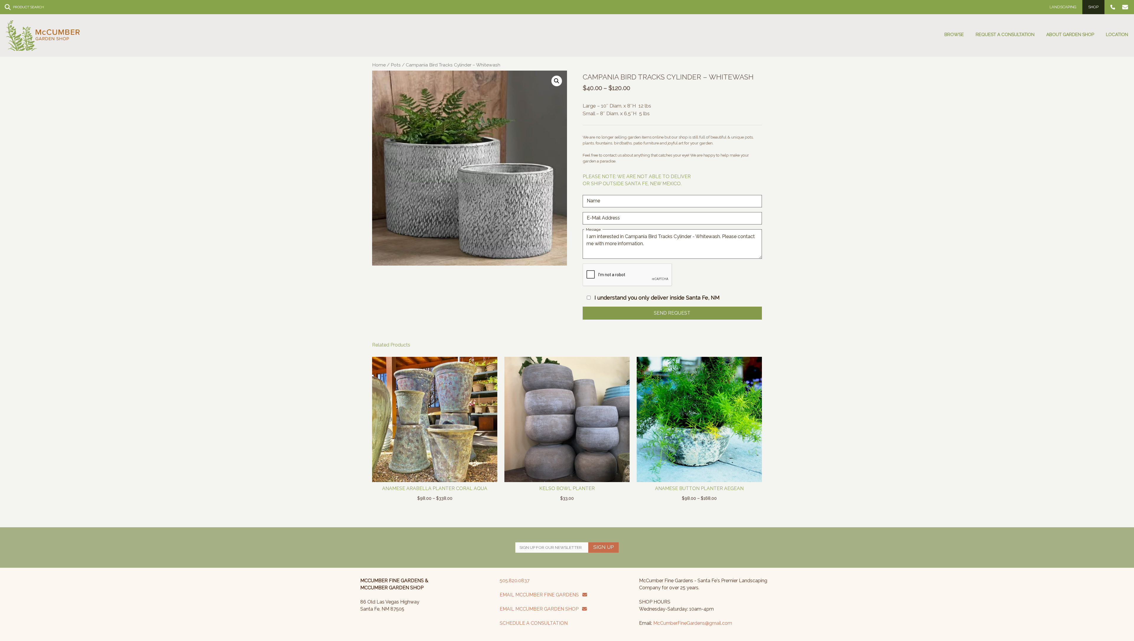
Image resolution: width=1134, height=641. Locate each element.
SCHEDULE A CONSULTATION (534, 623)
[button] (556, 81)
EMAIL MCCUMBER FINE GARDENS (541, 595)
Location (1117, 34)
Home (379, 65)
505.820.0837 (514, 580)
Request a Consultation (1005, 34)
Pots (396, 65)
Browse (954, 34)
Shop (1093, 7)
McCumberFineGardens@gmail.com (692, 623)
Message (593, 229)
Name (593, 201)
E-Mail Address (603, 218)
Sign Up (603, 547)
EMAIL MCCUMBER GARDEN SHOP (541, 609)
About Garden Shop (1070, 34)
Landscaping (1063, 7)
